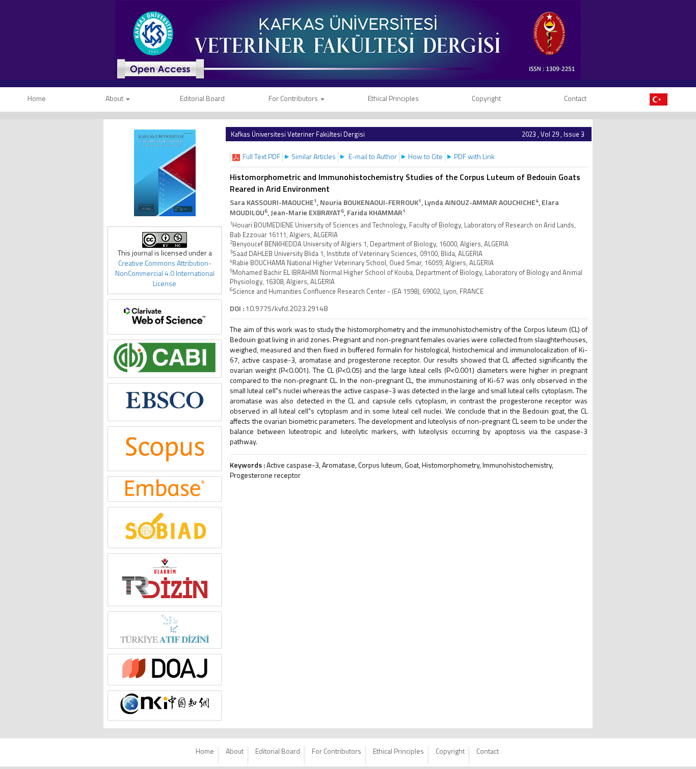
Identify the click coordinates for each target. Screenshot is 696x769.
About (115, 98)
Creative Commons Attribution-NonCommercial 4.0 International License (165, 273)
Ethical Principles (393, 98)
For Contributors (294, 98)
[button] (261, 156)
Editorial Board (202, 98)
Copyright (486, 98)
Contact (575, 98)
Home (205, 751)
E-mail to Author (373, 156)
